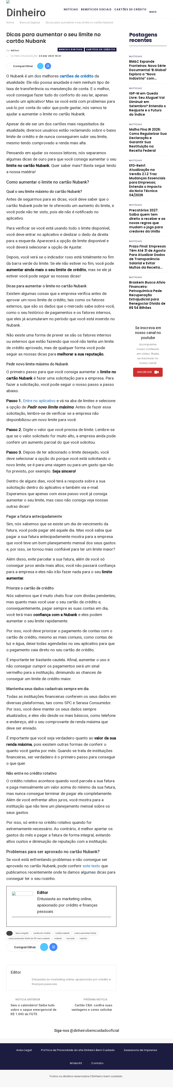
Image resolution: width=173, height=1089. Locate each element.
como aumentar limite (85, 933)
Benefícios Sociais (96, 9)
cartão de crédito (41, 933)
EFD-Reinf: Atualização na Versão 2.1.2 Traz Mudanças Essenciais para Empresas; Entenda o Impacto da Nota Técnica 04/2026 (147, 180)
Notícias (71, 9)
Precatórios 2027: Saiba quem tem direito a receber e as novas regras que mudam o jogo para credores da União (147, 221)
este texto (91, 865)
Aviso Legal (24, 1050)
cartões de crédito (76, 76)
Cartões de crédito (130, 9)
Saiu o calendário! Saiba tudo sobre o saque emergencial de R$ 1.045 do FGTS (34, 1009)
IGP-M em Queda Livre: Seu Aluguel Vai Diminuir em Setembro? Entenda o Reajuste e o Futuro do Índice (147, 104)
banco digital (22, 933)
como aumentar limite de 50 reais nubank (29, 938)
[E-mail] (14, 924)
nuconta (70, 938)
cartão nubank (62, 933)
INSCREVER (144, 372)
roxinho (83, 938)
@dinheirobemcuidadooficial (94, 1030)
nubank (58, 938)
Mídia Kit (76, 1063)
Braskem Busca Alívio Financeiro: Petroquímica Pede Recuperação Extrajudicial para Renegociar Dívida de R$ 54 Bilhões (147, 295)
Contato (97, 1063)
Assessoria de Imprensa (140, 1050)
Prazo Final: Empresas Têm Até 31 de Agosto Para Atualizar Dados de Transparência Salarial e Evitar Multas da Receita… (147, 257)
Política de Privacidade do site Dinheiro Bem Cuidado (78, 1050)
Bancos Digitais (71, 49)
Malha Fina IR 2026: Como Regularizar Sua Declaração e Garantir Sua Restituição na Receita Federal (148, 140)
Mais (153, 12)
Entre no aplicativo (39, 400)
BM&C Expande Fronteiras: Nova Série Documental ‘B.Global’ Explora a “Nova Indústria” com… (148, 70)
